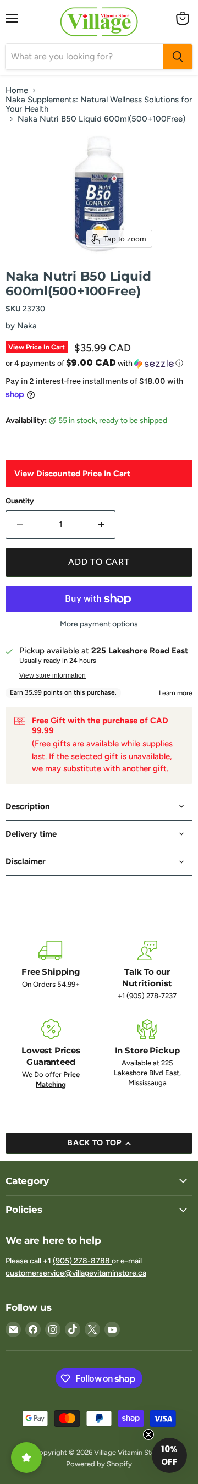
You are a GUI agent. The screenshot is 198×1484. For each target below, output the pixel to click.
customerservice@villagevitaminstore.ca (76, 1273)
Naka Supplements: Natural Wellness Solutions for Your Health (99, 104)
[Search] (178, 56)
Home (17, 90)
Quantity (20, 501)
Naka (27, 326)
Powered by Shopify (99, 1464)
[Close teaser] (148, 1434)
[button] (99, 363)
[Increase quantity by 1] (101, 524)
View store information (52, 675)
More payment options (99, 624)
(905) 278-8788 (82, 1261)
